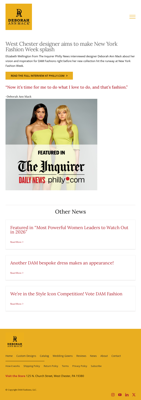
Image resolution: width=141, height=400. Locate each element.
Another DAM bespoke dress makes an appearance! (62, 263)
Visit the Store (15, 376)
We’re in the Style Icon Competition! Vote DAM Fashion (66, 294)
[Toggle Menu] (132, 17)
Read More (15, 242)
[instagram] (113, 394)
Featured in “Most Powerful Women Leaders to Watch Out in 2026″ (69, 230)
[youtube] (120, 394)
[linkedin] (127, 394)
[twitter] (133, 394)
